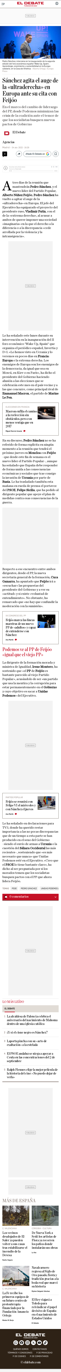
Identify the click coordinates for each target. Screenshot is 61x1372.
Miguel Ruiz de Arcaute (14, 431)
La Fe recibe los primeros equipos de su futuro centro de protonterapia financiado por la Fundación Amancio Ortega (15, 1304)
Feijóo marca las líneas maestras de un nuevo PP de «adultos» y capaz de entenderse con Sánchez (21, 627)
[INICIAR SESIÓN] (57, 4)
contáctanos (40, 1349)
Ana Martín (9, 640)
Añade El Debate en (35, 154)
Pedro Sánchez (29, 888)
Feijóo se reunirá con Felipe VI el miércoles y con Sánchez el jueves (21, 805)
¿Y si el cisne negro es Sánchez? (27, 1032)
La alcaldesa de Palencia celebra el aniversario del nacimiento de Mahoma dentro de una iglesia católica (32, 1020)
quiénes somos (20, 1349)
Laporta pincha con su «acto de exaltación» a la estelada (27, 1043)
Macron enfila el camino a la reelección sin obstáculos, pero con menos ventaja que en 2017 (21, 419)
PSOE (14, 888)
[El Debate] (30, 3)
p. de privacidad (44, 1352)
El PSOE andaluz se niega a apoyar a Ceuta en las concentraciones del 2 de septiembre (31, 1057)
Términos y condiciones (20, 1352)
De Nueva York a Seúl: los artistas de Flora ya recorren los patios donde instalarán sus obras (45, 1240)
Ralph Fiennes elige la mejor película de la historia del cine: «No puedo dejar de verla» (32, 1073)
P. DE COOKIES (19, 1356)
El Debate (19, 132)
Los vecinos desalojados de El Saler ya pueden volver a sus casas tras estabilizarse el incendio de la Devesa (14, 1244)
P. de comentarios (39, 1356)
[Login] (57, 4)
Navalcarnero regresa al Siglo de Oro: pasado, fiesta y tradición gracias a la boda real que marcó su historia (45, 1277)
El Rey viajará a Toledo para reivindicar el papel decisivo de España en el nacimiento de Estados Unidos (44, 1309)
